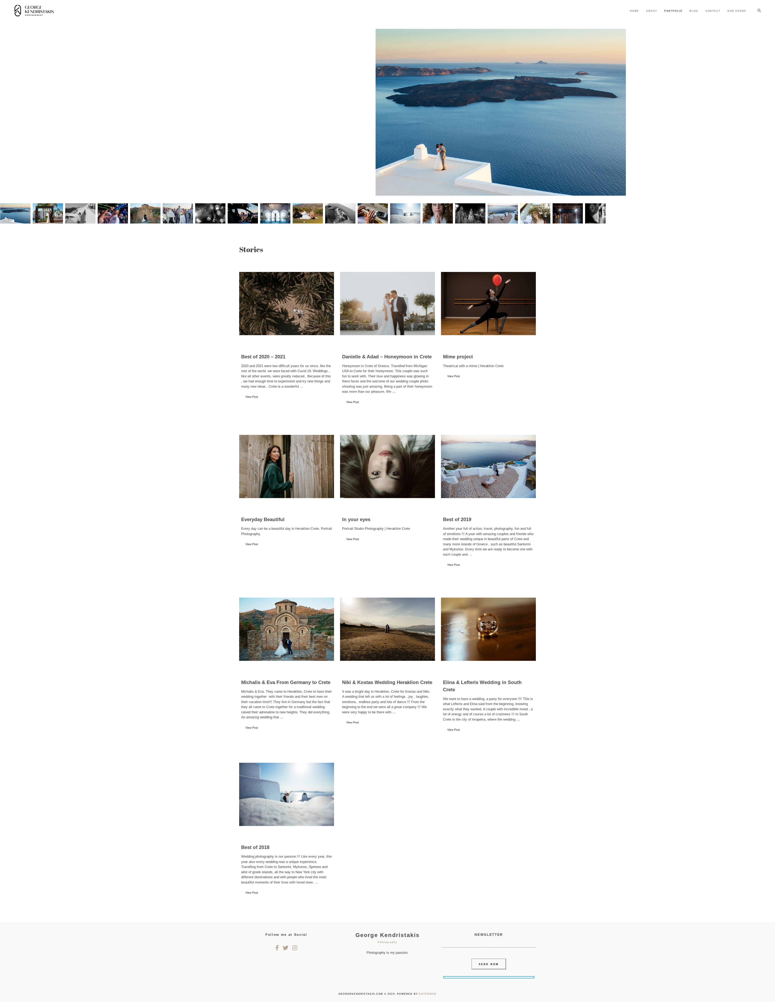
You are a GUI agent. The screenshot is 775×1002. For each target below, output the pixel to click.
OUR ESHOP (736, 10)
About (651, 10)
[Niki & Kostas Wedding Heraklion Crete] (387, 629)
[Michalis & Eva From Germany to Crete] (286, 629)
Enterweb (428, 994)
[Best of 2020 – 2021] (286, 303)
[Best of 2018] (286, 794)
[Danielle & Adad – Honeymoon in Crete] (387, 303)
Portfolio (673, 10)
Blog (693, 10)
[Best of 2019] (488, 466)
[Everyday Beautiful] (286, 466)
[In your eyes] (387, 466)
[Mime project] (488, 303)
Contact (713, 10)
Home (634, 10)
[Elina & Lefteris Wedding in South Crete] (488, 629)
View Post (251, 396)
